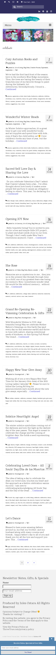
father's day (49, 547)
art (8, 294)
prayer (42, 450)
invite (33, 247)
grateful (15, 549)
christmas (9, 99)
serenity (24, 354)
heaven (8, 503)
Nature (30, 270)
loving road (36, 401)
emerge (19, 447)
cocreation (43, 344)
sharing (33, 354)
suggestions (14, 104)
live (21, 503)
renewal (8, 453)
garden (36, 349)
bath (8, 201)
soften (7, 253)
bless (22, 547)
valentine (22, 206)
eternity (32, 500)
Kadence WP (37, 637)
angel (8, 445)
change (28, 445)
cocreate (36, 344)
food (28, 349)
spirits (12, 253)
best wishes (10, 398)
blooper (12, 201)
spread (16, 253)
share (28, 354)
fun (28, 99)
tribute (42, 552)
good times (9, 549)
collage (25, 294)
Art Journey (18, 177)
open (19, 250)
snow (42, 102)
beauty (13, 445)
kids (50, 99)
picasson (18, 102)
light (16, 450)
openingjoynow (31, 250)
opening (24, 250)
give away (49, 398)
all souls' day (11, 498)
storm (25, 552)
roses (25, 296)
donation (42, 347)
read (23, 102)
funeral (37, 500)
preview (45, 203)
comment (29, 398)
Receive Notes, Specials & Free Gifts (28, 643)
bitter (18, 547)
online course (36, 352)
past (50, 503)
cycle (44, 445)
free (32, 349)
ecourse (21, 349)
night (37, 450)
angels (21, 498)
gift (39, 349)
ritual (38, 102)
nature (19, 296)
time (20, 505)
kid (47, 99)
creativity (19, 99)
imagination (41, 99)
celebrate (40, 96)
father (43, 547)
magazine (8, 352)
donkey (48, 347)
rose (22, 296)
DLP (15, 447)
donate (37, 347)
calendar (17, 398)
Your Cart (29, 2)
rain (21, 552)
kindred (8, 250)
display (35, 398)
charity (25, 344)
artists (21, 96)
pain (18, 552)
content (41, 245)
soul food (42, 354)
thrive (7, 357)
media (13, 250)
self (14, 206)
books (29, 96)
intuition (22, 247)
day (24, 347)
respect (13, 505)
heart (28, 203)
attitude (13, 547)
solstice (8, 104)
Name (6, 583)
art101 (28, 498)
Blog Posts (27, 68)
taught (34, 552)
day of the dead (10, 500)
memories (47, 294)
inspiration (9, 70)
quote (49, 203)
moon (20, 450)
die (28, 500)
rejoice (46, 450)
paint (47, 503)
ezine (25, 349)
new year (46, 401)
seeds (19, 354)
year (28, 253)
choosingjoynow (33, 245)
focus (49, 245)
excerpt (8, 203)
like (18, 401)
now (16, 250)
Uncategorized (26, 318)
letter (35, 203)
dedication (39, 201)
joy (39, 224)
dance (24, 99)
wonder (35, 270)
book (25, 96)
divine (50, 201)
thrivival (12, 357)
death (17, 500)
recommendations (30, 102)
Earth (16, 349)
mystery (12, 102)
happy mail (9, 401)
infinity (46, 447)
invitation (28, 247)
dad (31, 547)
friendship (23, 203)
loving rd (30, 401)
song (17, 206)
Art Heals (18, 270)
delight (45, 201)
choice (26, 245)
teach (38, 552)
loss (35, 549)
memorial (40, 294)
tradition (25, 505)
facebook (40, 398)
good (30, 99)
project (44, 250)
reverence (14, 354)
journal (41, 247)
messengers (36, 503)
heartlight (35, 447)
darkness (49, 445)
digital (32, 347)
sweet (29, 552)
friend (12, 203)
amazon (9, 96)
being (31, 498)
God (41, 500)
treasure (30, 296)
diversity (11, 447)
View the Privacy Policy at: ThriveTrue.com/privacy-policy (18, 628)
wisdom (34, 505)
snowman (47, 102)
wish (51, 401)
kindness (49, 247)
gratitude (8, 247)
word (24, 253)
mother (25, 450)
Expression (44, 68)
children (46, 96)
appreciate (16, 96)
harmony (44, 349)
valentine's (28, 206)
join (37, 247)
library (8, 102)
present (8, 505)
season (17, 453)
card (8, 245)
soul (37, 354)
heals (29, 294)
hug (32, 203)
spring (47, 354)
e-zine (12, 349)
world (42, 453)
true (17, 357)
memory (8, 296)
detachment (23, 500)
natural (13, 296)
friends (17, 203)
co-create (31, 344)
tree (19, 104)
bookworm (34, 96)
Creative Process (35, 68)
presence (39, 250)
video (20, 253)
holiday (35, 99)
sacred (8, 206)
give (44, 398)
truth (30, 505)
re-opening (43, 352)
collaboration (10, 347)
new (24, 352)
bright (17, 445)
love (41, 203)
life (38, 203)
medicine (34, 294)
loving (24, 401)
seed (11, 206)
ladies (14, 401)
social (49, 250)
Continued (11, 89)
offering (28, 352)
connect (40, 445)
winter (23, 104)
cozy (13, 99)
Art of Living (19, 68)
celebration (28, 201)
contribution (18, 347)
